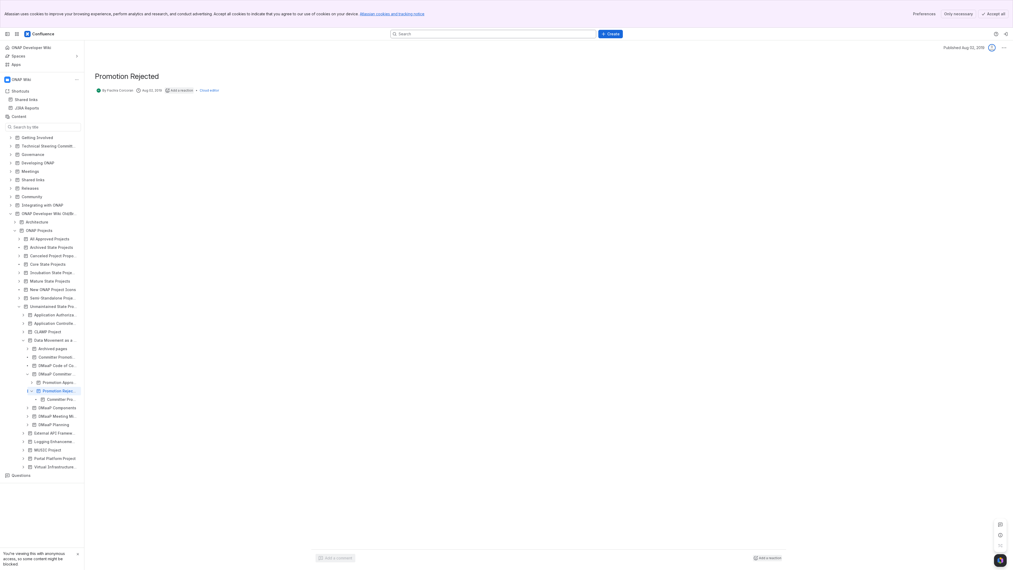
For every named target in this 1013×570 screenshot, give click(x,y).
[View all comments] (1000, 524)
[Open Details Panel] (1000, 535)
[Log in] (1005, 34)
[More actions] (77, 80)
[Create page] (1000, 546)
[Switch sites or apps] (17, 34)
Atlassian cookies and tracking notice (392, 14)
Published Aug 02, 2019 (964, 47)
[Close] (78, 554)
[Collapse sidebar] (7, 34)
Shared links (43, 100)
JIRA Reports (43, 108)
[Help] (996, 34)
